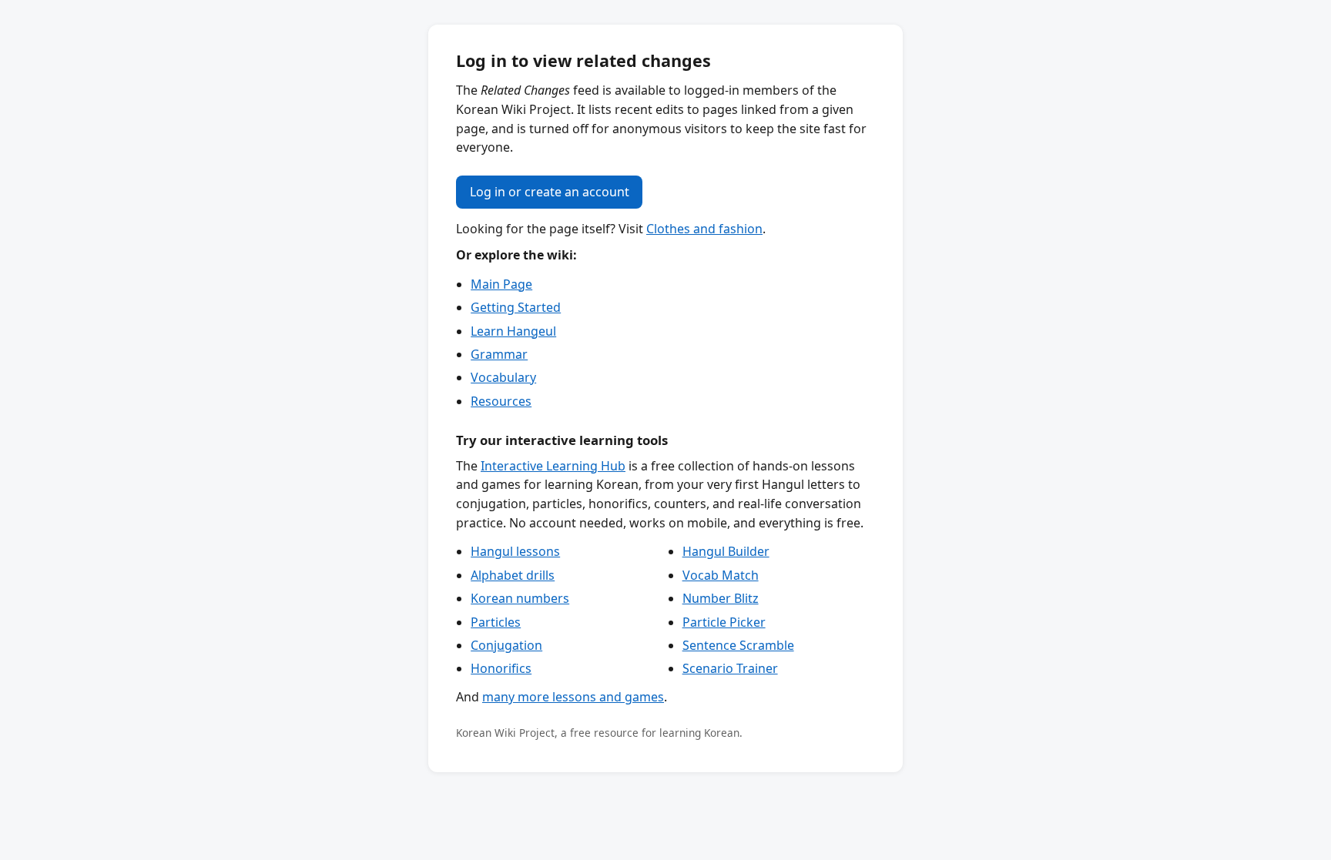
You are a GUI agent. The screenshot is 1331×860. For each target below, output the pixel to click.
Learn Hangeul (513, 331)
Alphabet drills (513, 575)
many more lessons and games (573, 696)
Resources (501, 401)
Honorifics (501, 668)
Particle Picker (724, 622)
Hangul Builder (725, 551)
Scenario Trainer (730, 668)
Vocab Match (720, 575)
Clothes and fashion (704, 228)
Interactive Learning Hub (553, 465)
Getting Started (516, 307)
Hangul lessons (515, 551)
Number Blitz (720, 598)
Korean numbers (520, 598)
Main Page (501, 284)
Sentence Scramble (738, 645)
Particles (496, 622)
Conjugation (506, 645)
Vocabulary (503, 377)
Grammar (499, 354)
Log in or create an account (549, 191)
